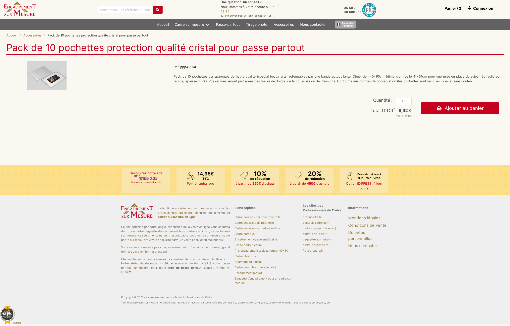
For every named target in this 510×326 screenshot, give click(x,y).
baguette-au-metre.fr (317, 239)
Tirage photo (256, 24)
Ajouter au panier (463, 108)
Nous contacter (313, 24)
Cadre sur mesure (189, 24)
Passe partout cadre (248, 245)
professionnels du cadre (175, 212)
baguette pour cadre (147, 259)
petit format (212, 247)
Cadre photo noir (246, 256)
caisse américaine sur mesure (158, 235)
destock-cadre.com (316, 222)
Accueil (163, 24)
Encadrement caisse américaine (256, 239)
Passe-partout (228, 24)
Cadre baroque (245, 233)
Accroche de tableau (248, 261)
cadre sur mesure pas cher (147, 247)
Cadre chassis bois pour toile (254, 222)
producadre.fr (312, 217)
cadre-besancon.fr (315, 245)
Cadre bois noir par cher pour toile (257, 217)
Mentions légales (364, 218)
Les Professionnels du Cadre (195, 297)
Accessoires (284, 24)
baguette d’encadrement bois (165, 231)
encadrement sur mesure (192, 208)
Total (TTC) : (391, 110)
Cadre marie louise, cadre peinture (257, 228)
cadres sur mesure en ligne (177, 217)
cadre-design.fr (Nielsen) (319, 228)
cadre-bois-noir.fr (315, 233)
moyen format (144, 251)
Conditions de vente (367, 225)
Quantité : (382, 100)
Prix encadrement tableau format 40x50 (261, 250)
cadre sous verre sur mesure (200, 235)
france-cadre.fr (313, 250)
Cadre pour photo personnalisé (255, 267)
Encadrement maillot (248, 273)
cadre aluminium (198, 231)
